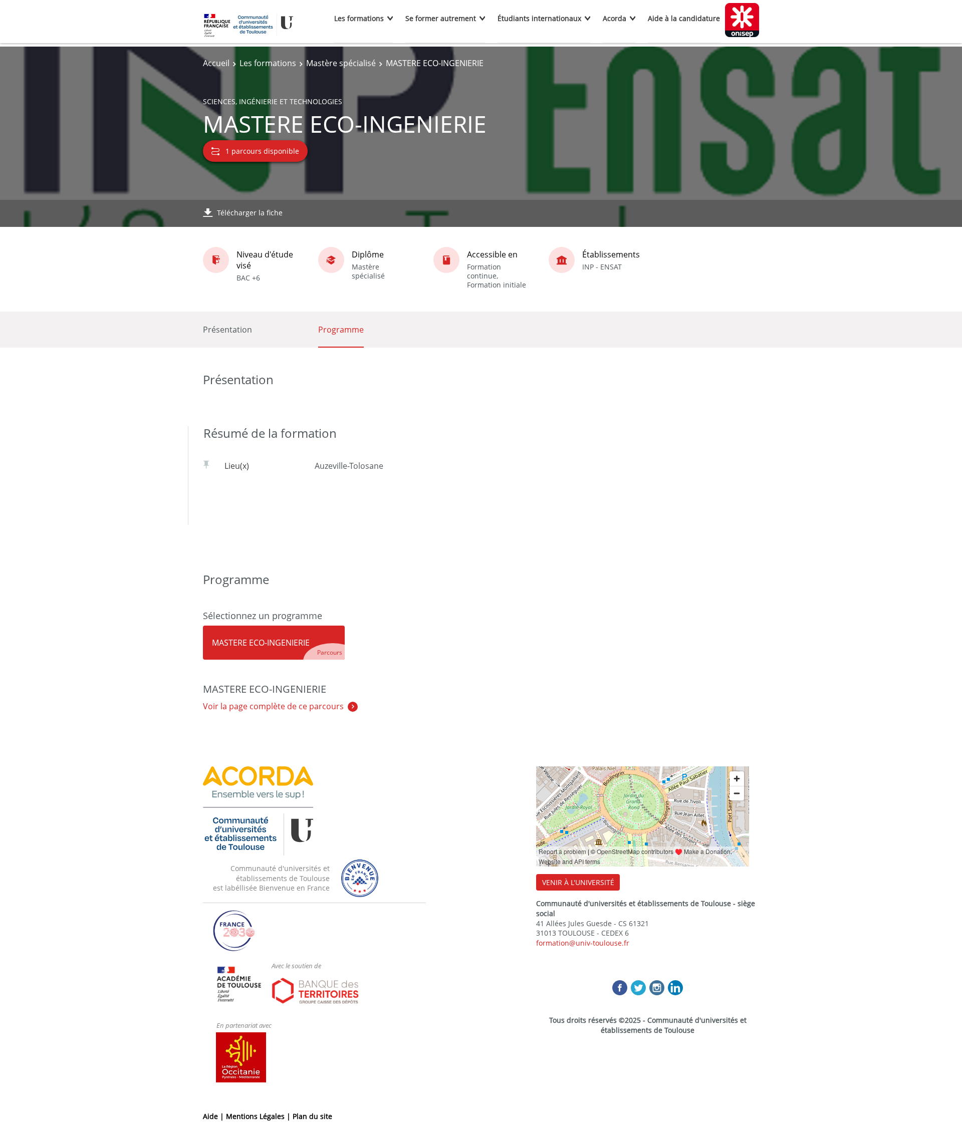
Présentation (227, 329)
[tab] (274, 643)
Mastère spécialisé (341, 63)
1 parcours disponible (262, 151)
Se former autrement (440, 18)
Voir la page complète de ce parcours (273, 706)
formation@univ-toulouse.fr (582, 943)
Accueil (216, 63)
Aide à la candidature (684, 18)
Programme (341, 329)
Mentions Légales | (259, 1116)
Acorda (614, 18)
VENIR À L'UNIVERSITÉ (578, 882)
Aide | (214, 1116)
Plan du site (312, 1116)
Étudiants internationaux (539, 18)
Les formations (359, 18)
